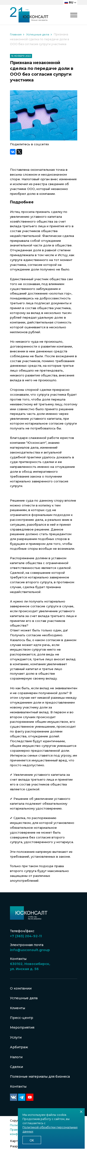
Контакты (18, 1086)
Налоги (16, 1057)
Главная (16, 34)
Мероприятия (22, 1027)
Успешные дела (37, 34)
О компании (21, 988)
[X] (19, 152)
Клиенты (17, 1008)
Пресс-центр (21, 1018)
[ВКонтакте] (13, 152)
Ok (32, 1140)
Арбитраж (19, 1047)
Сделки (16, 1067)
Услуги (16, 1037)
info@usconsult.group (30, 950)
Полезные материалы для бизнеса (40, 1076)
